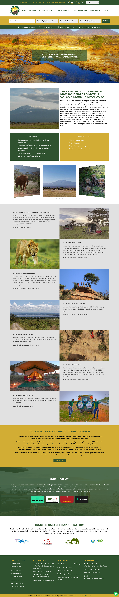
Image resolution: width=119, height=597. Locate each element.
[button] (11, 181)
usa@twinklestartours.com (68, 574)
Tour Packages (44, 10)
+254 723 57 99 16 (40, 575)
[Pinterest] (82, 2)
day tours (55, 444)
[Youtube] (72, 2)
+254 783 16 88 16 (41, 577)
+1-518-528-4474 (64, 570)
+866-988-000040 (92, 573)
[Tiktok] (79, 2)
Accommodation (80, 10)
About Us (32, 10)
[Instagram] (75, 2)
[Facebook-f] (68, 2)
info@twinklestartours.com (44, 580)
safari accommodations (48, 442)
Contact (106, 10)
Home (24, 10)
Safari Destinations (62, 10)
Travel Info (94, 10)
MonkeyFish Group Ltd (84, 596)
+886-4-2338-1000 (92, 569)
